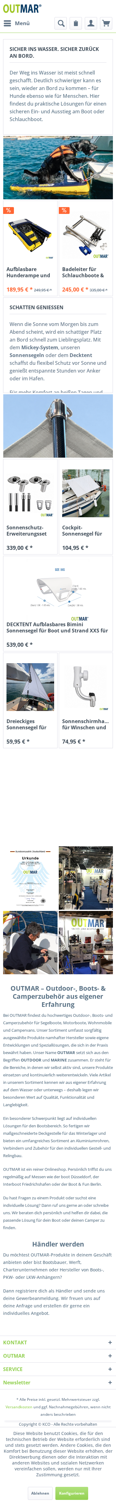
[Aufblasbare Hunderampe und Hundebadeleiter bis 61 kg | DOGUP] (30, 235)
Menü (22, 23)
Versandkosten (19, 1407)
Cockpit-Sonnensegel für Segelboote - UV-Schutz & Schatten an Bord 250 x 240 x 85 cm (85, 530)
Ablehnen (40, 1493)
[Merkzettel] (76, 23)
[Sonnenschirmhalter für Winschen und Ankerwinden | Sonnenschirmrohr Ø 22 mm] (86, 687)
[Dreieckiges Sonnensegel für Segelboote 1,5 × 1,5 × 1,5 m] (30, 687)
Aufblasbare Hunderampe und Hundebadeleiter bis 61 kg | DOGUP (28, 272)
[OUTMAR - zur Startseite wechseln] (23, 8)
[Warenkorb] (106, 23)
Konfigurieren (71, 1493)
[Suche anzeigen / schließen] (60, 23)
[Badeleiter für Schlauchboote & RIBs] (86, 235)
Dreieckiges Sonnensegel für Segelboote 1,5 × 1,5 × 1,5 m (26, 724)
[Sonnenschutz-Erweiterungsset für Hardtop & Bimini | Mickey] (30, 493)
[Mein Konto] (91, 23)
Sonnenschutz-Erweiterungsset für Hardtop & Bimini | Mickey (26, 530)
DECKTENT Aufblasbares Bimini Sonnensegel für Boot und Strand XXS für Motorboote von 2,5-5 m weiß (57, 627)
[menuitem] (16, 23)
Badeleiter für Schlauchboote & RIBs (83, 272)
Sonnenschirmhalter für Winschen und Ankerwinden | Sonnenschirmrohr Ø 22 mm (86, 724)
